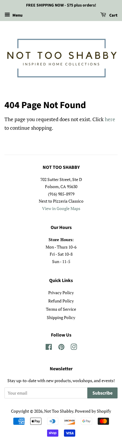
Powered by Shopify (93, 411)
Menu (17, 15)
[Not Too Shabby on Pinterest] (61, 348)
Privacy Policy (61, 292)
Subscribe (102, 393)
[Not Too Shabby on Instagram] (73, 348)
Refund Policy (61, 301)
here (110, 119)
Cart (113, 15)
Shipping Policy (61, 317)
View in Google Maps (61, 208)
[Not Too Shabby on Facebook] (48, 348)
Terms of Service (61, 309)
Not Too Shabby (58, 411)
